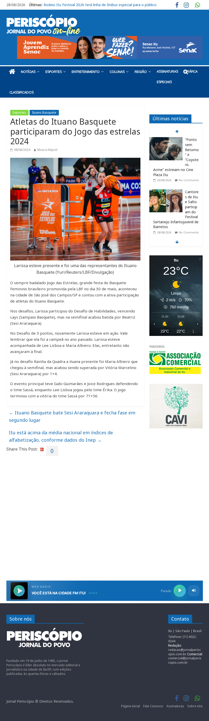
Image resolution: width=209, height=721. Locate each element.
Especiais (164, 82)
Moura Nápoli (47, 150)
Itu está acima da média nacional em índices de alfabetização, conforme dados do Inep (61, 436)
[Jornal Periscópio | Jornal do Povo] (12, 71)
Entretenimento (86, 72)
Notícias (28, 72)
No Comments (189, 155)
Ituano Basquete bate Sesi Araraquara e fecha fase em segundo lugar (72, 416)
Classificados (21, 92)
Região (141, 72)
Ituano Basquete (44, 112)
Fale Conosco (153, 706)
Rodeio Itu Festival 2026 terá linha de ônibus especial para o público (100, 4)
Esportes (53, 72)
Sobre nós (195, 706)
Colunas (117, 72)
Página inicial (130, 706)
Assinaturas (167, 71)
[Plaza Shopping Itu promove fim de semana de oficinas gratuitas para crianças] (165, 219)
